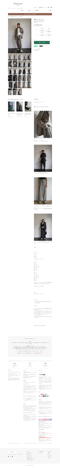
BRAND (22, 10)
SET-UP (21, 16)
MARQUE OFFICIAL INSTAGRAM (39, 325)
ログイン (45, 7)
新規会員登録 (41, 7)
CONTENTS (36, 10)
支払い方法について (29, 457)
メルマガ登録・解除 (41, 451)
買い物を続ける (36, 50)
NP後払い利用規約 (41, 429)
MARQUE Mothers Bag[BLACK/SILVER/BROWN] (28, 114)
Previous (9, 36)
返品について (29, 454)
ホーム (9, 16)
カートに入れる (43, 42)
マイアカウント (35, 7)
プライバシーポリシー (30, 460)
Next (30, 36)
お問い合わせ (49, 457)
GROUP (29, 10)
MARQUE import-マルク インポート (15, 16)
